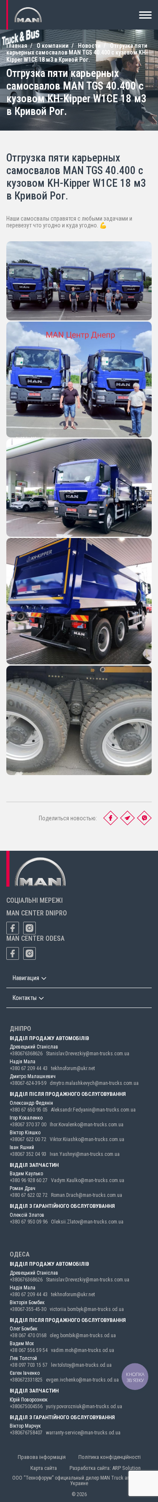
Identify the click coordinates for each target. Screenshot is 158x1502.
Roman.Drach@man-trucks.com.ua (86, 1195)
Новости (89, 45)
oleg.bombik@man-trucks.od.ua (83, 1335)
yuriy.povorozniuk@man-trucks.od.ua (84, 1406)
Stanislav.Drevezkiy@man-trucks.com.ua (87, 1054)
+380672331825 (26, 1380)
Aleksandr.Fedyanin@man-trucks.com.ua (93, 1110)
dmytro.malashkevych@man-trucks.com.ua (94, 1083)
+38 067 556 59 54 (29, 1350)
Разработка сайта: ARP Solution (105, 1468)
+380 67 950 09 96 (29, 1222)
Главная (16, 45)
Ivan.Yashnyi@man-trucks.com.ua (85, 1154)
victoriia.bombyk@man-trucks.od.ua (87, 1309)
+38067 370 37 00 (28, 1125)
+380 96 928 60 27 (29, 1180)
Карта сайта (43, 1468)
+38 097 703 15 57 (29, 1365)
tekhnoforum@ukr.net (73, 1068)
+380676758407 (26, 1433)
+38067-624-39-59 (28, 1083)
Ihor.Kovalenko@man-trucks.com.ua (86, 1125)
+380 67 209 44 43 (29, 1068)
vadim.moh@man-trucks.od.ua (82, 1350)
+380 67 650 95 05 (29, 1110)
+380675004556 (26, 1406)
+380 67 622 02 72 (29, 1195)
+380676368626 (26, 1054)
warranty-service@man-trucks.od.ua (83, 1433)
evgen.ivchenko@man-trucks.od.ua (82, 1380)
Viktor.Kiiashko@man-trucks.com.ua (87, 1139)
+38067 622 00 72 (28, 1139)
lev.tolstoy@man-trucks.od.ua (81, 1365)
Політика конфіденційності (109, 1457)
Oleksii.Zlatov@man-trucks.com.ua (87, 1222)
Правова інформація (42, 1457)
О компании (53, 45)
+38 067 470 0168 (28, 1335)
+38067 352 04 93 (28, 1154)
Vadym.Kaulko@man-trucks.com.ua (87, 1180)
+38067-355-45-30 (28, 1309)
